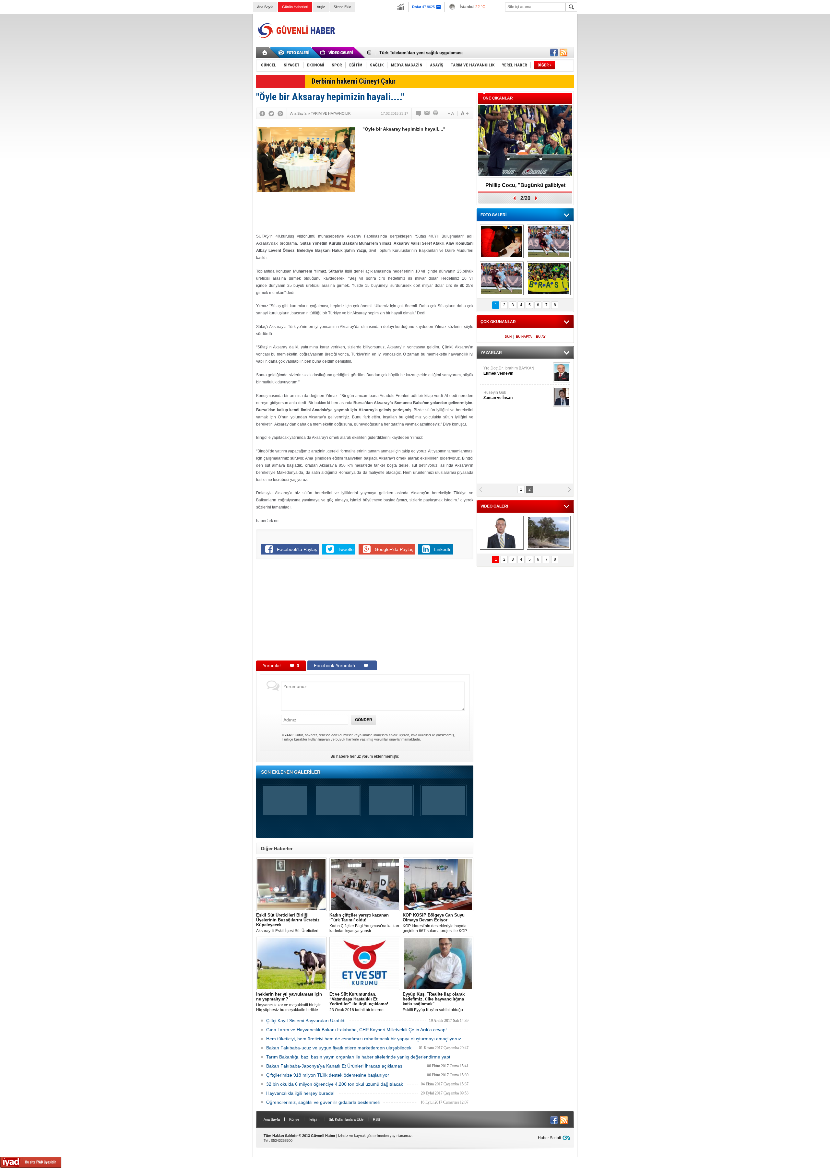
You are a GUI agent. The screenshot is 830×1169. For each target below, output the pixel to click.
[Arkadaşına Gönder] (427, 113)
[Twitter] (271, 113)
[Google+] (280, 113)
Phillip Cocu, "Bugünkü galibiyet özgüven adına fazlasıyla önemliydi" (525, 187)
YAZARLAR (491, 352)
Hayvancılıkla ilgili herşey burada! (300, 1093)
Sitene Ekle (342, 7)
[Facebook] (262, 113)
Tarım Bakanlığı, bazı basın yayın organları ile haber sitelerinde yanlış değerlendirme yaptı (359, 1056)
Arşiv (321, 7)
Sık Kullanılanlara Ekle (346, 1119)
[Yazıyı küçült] (450, 113)
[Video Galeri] (337, 52)
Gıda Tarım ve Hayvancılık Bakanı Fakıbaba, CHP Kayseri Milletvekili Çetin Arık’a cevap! (356, 1029)
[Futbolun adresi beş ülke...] (549, 278)
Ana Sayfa (265, 7)
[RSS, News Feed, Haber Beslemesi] (563, 52)
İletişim (314, 1119)
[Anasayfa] (265, 52)
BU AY (541, 336)
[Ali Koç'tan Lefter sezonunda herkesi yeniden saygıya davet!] (502, 533)
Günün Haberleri (295, 7)
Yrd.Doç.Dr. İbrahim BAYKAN (508, 371)
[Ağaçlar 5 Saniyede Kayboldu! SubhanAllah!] (549, 533)
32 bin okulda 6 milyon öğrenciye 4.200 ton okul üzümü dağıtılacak (334, 1084)
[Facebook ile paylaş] (554, 52)
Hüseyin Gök (498, 395)
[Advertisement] (456, 30)
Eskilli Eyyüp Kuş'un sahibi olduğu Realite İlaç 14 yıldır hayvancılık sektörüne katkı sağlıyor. (434, 1002)
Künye (294, 1119)
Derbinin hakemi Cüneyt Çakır (354, 81)
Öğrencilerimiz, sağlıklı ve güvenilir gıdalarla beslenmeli (323, 1102)
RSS (376, 1119)
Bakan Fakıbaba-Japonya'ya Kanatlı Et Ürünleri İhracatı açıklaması (335, 1066)
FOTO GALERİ (493, 215)
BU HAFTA (524, 336)
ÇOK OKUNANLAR (498, 322)
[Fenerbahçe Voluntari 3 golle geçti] (549, 241)
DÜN (508, 336)
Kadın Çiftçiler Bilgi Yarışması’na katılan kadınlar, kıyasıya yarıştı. (364, 923)
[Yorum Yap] (419, 113)
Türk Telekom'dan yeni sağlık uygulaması (421, 52)
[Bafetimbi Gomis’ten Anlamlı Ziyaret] (502, 241)
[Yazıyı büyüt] (464, 113)
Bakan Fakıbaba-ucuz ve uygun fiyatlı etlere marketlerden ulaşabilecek (338, 1047)
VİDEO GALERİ (494, 506)
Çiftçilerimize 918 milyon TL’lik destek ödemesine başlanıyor (327, 1075)
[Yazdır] (436, 113)
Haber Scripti (549, 1138)
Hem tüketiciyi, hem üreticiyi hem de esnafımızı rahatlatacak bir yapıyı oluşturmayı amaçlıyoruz (363, 1038)
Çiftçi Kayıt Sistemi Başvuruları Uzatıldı (306, 1020)
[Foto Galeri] (295, 52)
